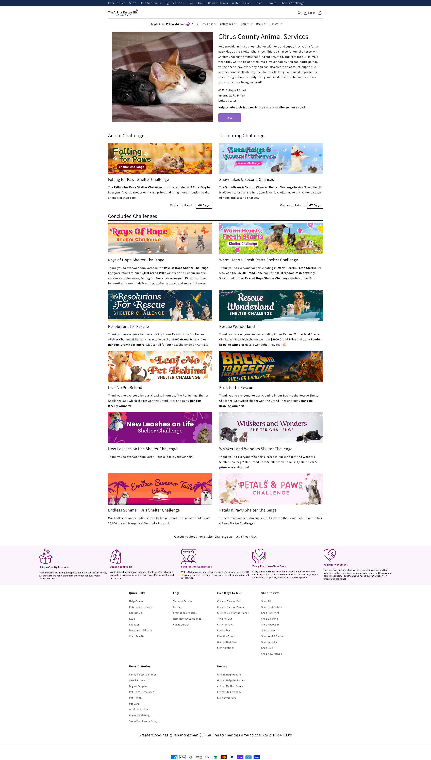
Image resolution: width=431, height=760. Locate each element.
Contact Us (135, 612)
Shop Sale (267, 647)
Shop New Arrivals (272, 653)
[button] (299, 13)
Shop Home (268, 630)
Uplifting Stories (138, 709)
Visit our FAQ (247, 536)
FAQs (132, 618)
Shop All (266, 601)
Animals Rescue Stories (142, 674)
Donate (271, 3)
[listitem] (160, 176)
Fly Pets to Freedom (229, 691)
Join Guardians (150, 3)
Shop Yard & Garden (273, 636)
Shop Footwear (270, 624)
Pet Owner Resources (141, 691)
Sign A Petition (226, 647)
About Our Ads (181, 624)
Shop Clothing (269, 618)
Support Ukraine (227, 697)
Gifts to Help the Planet (231, 680)
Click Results (136, 636)
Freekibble (223, 630)
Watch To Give (241, 3)
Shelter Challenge (292, 3)
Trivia (258, 3)
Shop (132, 3)
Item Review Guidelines (187, 618)
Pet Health (135, 697)
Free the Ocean (226, 636)
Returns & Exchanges (141, 607)
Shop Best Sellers (271, 607)
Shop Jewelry (269, 642)
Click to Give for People (231, 607)
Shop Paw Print (270, 612)
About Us (134, 624)
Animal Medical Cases (230, 686)
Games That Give (227, 642)
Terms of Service (182, 601)
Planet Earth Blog (139, 715)
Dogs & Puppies (138, 686)
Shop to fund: (167, 24)
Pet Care (134, 703)
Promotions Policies (185, 612)
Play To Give (196, 3)
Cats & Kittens (137, 680)
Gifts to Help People (229, 674)
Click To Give (116, 3)
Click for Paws (225, 624)
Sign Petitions (174, 3)
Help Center (136, 601)
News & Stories (218, 3)
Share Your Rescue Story (143, 721)
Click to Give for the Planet (232, 612)
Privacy (177, 607)
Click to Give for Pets (229, 601)
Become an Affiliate (140, 630)
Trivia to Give (225, 618)
